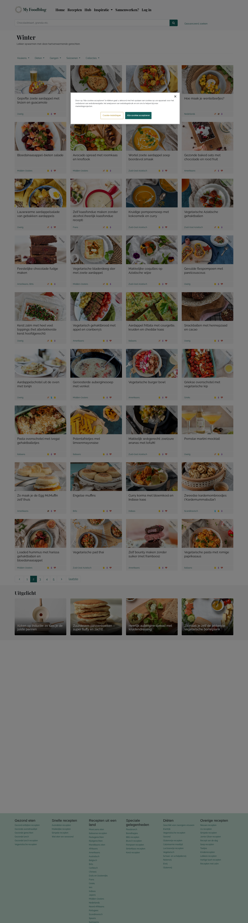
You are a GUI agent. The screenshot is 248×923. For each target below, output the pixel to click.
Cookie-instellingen (112, 115)
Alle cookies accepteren (138, 115)
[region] (125, 108)
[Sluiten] (175, 96)
